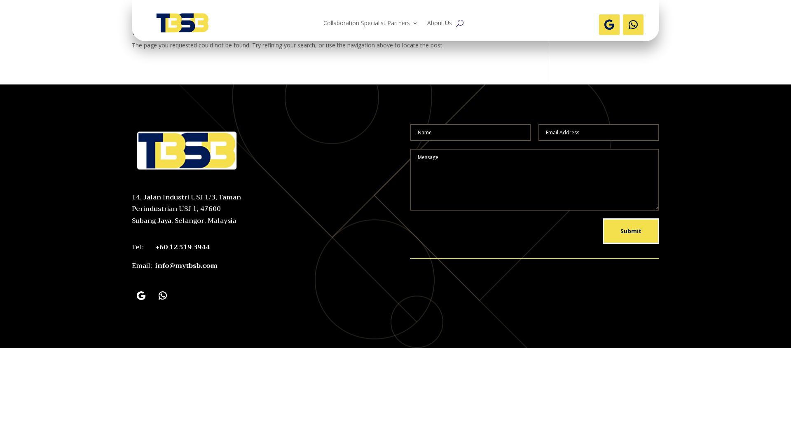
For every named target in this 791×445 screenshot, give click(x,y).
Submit (630, 231)
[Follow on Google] (609, 24)
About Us (439, 23)
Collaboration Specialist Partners (366, 23)
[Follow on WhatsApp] (633, 24)
